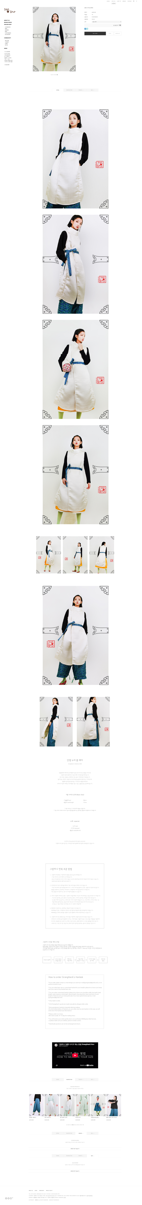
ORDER (124, 1)
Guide (36, 1190)
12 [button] (83, 1124)
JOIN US (113, 1)
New (6, 28)
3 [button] (54, 74)
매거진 (6, 45)
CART (119, 1)
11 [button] (81, 1124)
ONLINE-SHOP (7, 24)
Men (6, 31)
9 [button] (78, 1124)
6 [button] (74, 1124)
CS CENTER (7, 51)
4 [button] (55, 74)
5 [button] (57, 74)
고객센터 (7, 42)
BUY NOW (95, 33)
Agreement (41, 1190)
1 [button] (51, 74)
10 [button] (80, 1124)
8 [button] (77, 1124)
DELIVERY (7, 64)
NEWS (5, 48)
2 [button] (52, 74)
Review (80, 1079)
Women (7, 30)
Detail (57, 90)
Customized (8, 33)
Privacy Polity (49, 1190)
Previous (36, 40)
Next (72, 40)
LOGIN (108, 1)
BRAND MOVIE (8, 22)
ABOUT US (7, 20)
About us (31, 1190)
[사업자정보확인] (89, 1195)
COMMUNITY (7, 38)
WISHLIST (118, 33)
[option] (54, 39)
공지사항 (7, 40)
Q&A (92, 1079)
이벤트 (6, 43)
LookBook (7, 27)
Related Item (69, 1079)
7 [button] (75, 1124)
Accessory (7, 34)
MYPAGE (129, 1)
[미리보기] (42, 1096)
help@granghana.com (51, 1195)
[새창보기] (39, 1096)
